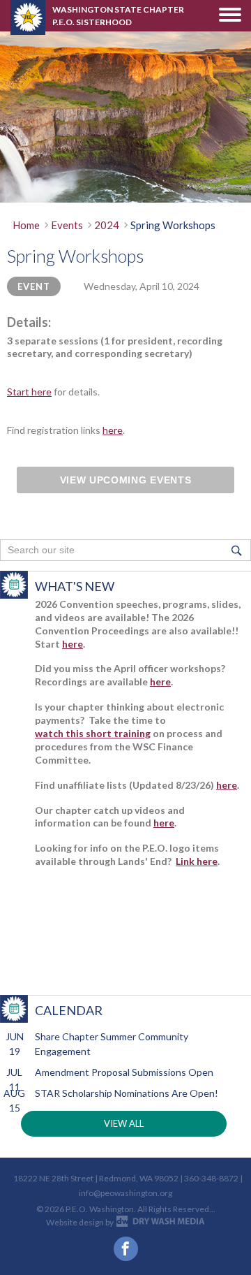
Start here (29, 392)
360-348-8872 (211, 1178)
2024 (106, 225)
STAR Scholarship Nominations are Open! (126, 1093)
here (112, 430)
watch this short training (93, 733)
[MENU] (230, 15)
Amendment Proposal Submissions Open (124, 1072)
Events (67, 225)
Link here (197, 861)
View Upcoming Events (126, 480)
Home (26, 225)
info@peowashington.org (125, 1193)
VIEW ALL (124, 1123)
